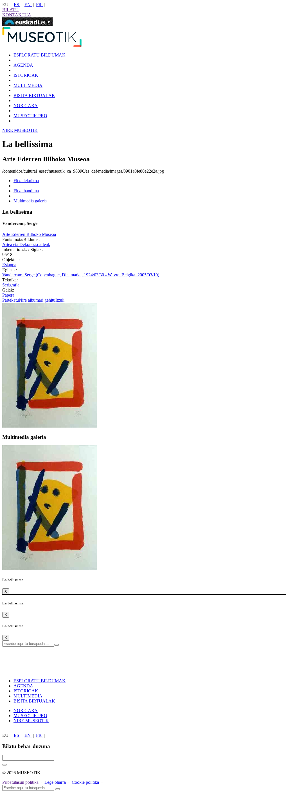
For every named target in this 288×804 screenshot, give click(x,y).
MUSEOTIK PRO (30, 115)
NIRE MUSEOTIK (20, 130)
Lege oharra (55, 782)
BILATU (10, 9)
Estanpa (9, 264)
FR (39, 4)
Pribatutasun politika (20, 782)
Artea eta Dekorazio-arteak (26, 244)
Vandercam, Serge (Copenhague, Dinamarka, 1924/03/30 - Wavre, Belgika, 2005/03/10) (80, 274)
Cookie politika (85, 782)
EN (28, 4)
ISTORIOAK (26, 75)
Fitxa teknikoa (26, 180)
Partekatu (10, 300)
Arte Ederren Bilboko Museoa (29, 234)
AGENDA (23, 65)
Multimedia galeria (30, 200)
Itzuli (59, 300)
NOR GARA (26, 105)
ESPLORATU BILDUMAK (40, 55)
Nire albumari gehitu (37, 300)
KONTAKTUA (16, 14)
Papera (8, 295)
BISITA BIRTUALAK (34, 95)
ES (17, 4)
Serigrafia (10, 285)
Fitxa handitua (26, 190)
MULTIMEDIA (28, 85)
